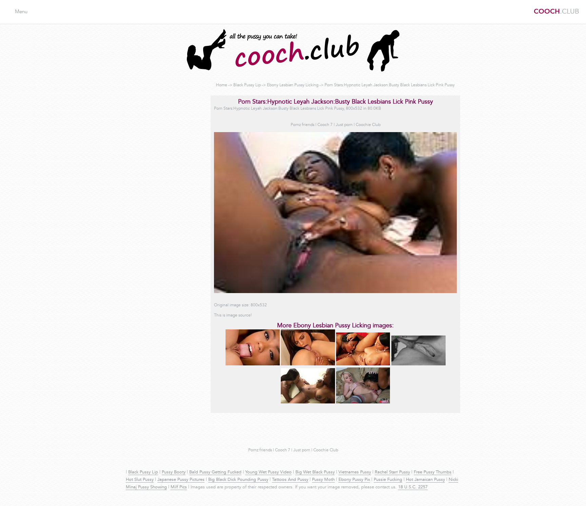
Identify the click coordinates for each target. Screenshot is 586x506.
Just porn (344, 125)
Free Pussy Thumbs (432, 472)
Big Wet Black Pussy (315, 472)
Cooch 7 (325, 125)
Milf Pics (179, 487)
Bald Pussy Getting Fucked (215, 472)
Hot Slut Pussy (140, 479)
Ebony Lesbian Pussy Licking (292, 85)
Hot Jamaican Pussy (425, 479)
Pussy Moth (323, 479)
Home (221, 85)
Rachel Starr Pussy (392, 472)
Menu (21, 12)
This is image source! (233, 315)
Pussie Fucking (388, 479)
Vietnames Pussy (354, 472)
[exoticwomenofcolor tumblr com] (253, 364)
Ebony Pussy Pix (354, 479)
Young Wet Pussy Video (268, 472)
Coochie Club (368, 125)
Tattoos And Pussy (290, 479)
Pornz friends (302, 125)
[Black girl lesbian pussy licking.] (363, 364)
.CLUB (556, 12)
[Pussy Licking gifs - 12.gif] (418, 364)
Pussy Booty (173, 472)
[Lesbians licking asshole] (308, 364)
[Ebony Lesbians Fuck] (308, 402)
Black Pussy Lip (247, 85)
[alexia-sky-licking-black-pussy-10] (363, 402)
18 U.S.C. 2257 (413, 487)
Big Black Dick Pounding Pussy (238, 479)
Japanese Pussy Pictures (180, 479)
